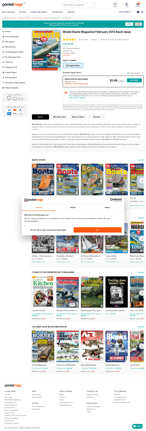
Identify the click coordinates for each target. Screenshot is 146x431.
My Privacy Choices (12, 423)
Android (62, 397)
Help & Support (11, 88)
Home (7, 31)
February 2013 (66, 18)
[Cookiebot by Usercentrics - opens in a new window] (112, 200)
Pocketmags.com (120, 397)
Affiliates (90, 397)
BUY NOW (134, 80)
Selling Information (93, 406)
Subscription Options (77, 98)
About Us (117, 394)
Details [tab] (73, 207)
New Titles (8, 397)
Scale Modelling (36, 18)
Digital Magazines (65, 405)
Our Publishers (10, 407)
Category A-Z (11, 67)
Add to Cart (139, 205)
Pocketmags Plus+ (13, 57)
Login (89, 412)
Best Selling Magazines (13, 400)
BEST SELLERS (8, 12)
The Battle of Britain (64, 256)
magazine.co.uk (119, 400)
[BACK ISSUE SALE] (67, 195)
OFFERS (22, 12)
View (132, 205)
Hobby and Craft (38, 12)
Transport (57, 12)
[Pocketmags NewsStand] (13, 4)
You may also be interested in (49, 327)
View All (141, 160)
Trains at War (111, 256)
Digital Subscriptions (9, 18)
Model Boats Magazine (52, 18)
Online (61, 400)
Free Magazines (10, 402)
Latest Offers (11, 72)
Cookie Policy (9, 421)
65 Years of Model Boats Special (91, 256)
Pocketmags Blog (11, 405)
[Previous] (33, 180)
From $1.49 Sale (12, 36)
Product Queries (92, 394)
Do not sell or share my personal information (48, 230)
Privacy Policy (9, 413)
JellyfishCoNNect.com (122, 402)
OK (97, 230)
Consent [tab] (38, 207)
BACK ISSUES (39, 160)
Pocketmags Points (66, 402)
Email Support (37, 397)
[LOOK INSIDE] (46, 70)
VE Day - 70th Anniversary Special (42, 256)
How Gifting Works (38, 406)
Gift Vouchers (11, 77)
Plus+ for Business (11, 410)
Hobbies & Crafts (24, 18)
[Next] (142, 180)
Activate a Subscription (15, 83)
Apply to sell (91, 409)
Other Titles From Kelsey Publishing (53, 272)
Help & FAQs (36, 394)
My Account (10, 47)
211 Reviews (83, 39)
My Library (9, 42)
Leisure (70, 12)
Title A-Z (9, 62)
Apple (61, 394)
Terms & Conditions (12, 418)
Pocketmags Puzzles (14, 52)
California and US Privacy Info (15, 415)
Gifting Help (36, 409)
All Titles (8, 394)
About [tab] (107, 207)
